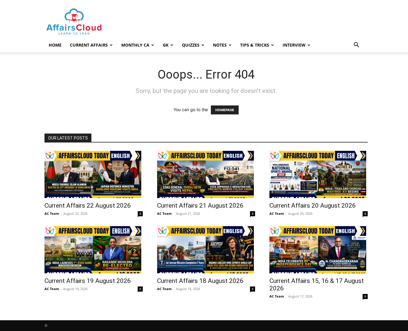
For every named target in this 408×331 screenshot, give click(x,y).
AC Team (52, 213)
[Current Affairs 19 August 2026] (94, 249)
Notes (220, 45)
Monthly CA (135, 45)
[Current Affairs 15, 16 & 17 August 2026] (318, 249)
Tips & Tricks (254, 45)
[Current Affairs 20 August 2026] (318, 174)
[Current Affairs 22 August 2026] (94, 174)
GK (165, 45)
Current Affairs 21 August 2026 (200, 205)
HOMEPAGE (224, 110)
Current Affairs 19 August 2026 (88, 280)
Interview (294, 45)
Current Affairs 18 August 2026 (200, 280)
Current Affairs (89, 45)
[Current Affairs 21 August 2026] (206, 174)
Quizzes (191, 45)
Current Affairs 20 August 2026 (312, 205)
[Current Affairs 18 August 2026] (206, 249)
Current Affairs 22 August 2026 (88, 205)
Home (55, 45)
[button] (356, 45)
